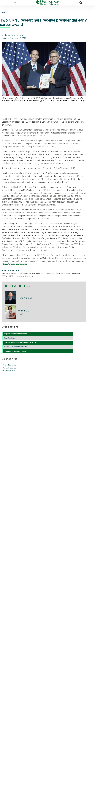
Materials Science (9, 368)
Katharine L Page (23, 312)
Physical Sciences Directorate (15, 334)
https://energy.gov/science (14, 264)
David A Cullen (25, 298)
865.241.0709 (7, 276)
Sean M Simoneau (9, 273)
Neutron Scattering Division (15, 351)
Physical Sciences (9, 365)
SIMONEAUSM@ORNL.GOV (23, 276)
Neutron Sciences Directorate (15, 347)
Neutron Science (9, 371)
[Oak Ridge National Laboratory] (47, 2)
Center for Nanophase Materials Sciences (21, 342)
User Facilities (9, 338)
